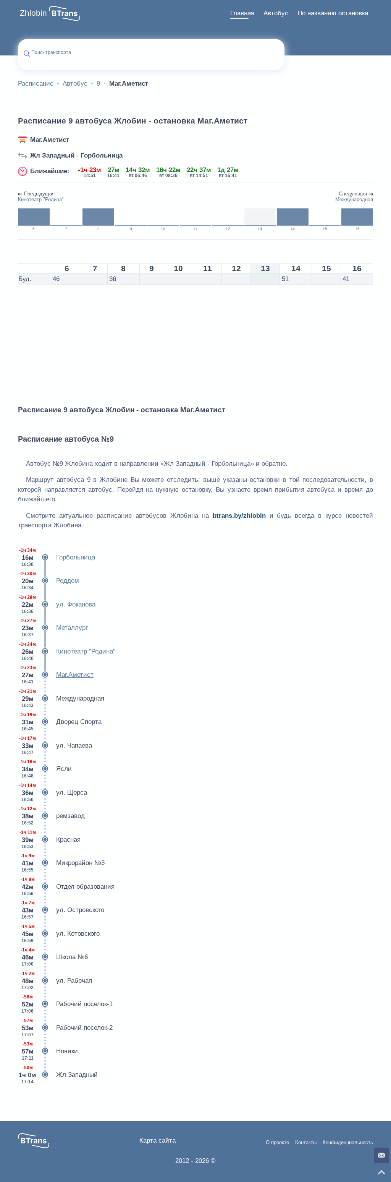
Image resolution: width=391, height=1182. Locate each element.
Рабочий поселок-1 (67, 1004)
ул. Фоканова (57, 604)
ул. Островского (63, 910)
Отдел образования (68, 886)
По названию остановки (332, 13)
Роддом (49, 580)
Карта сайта (157, 1140)
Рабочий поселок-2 (67, 1027)
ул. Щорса (53, 792)
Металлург (53, 627)
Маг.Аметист (49, 139)
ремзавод (52, 816)
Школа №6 (54, 957)
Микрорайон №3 (63, 863)
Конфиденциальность (348, 1142)
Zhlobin (33, 13)
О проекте (277, 1142)
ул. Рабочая (56, 980)
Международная (61, 698)
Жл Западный (58, 1074)
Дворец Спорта (60, 722)
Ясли (45, 769)
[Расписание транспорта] (64, 13)
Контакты (306, 1142)
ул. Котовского (60, 933)
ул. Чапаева (55, 745)
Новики (50, 1051)
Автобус (275, 13)
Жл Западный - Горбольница (76, 155)
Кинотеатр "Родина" (67, 651)
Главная (242, 13)
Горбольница (57, 557)
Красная (50, 839)
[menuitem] (242, 13)
